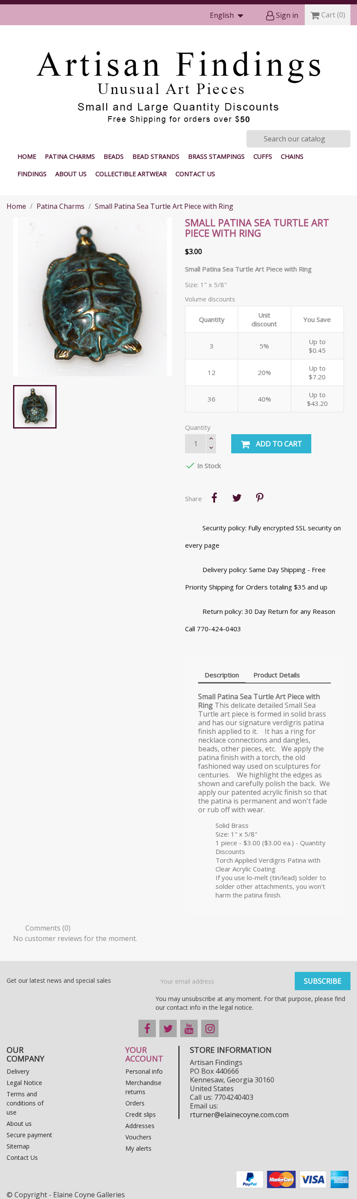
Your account (144, 1054)
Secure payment (29, 1135)
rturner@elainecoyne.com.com (239, 1114)
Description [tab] (222, 674)
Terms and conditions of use (25, 1103)
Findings (32, 174)
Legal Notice (24, 1082)
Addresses (140, 1126)
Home (26, 156)
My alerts (138, 1148)
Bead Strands (155, 156)
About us (71, 174)
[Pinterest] (259, 497)
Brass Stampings (216, 156)
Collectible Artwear (131, 174)
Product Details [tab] (276, 674)
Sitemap (18, 1146)
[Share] (214, 497)
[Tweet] (237, 497)
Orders (135, 1103)
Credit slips (140, 1114)
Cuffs (262, 156)
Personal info (144, 1071)
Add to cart (278, 444)
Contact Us (195, 174)
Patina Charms (70, 156)
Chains (292, 156)
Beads (114, 156)
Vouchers (138, 1137)
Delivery (18, 1071)
